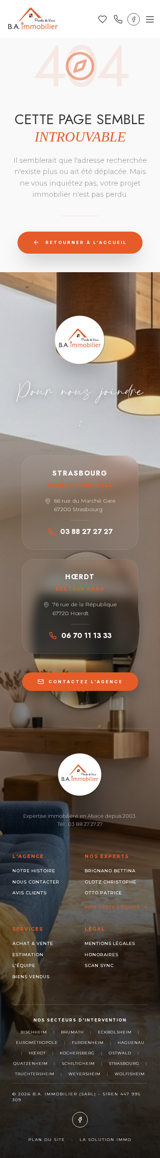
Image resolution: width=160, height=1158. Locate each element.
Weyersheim (84, 1073)
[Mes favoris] (102, 19)
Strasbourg (124, 1063)
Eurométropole (37, 1042)
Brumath (72, 1032)
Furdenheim (88, 1042)
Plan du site (46, 1139)
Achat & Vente (32, 943)
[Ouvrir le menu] (150, 19)
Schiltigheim (78, 1063)
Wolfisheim (130, 1073)
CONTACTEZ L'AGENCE (86, 681)
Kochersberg (77, 1053)
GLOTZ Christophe (110, 882)
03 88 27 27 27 (86, 532)
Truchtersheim (34, 1073)
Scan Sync (99, 965)
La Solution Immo (106, 1139)
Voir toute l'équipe (112, 907)
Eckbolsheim (115, 1032)
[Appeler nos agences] (118, 19)
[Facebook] (133, 19)
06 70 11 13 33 (86, 636)
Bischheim (34, 1032)
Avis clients (29, 892)
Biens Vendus (31, 976)
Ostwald (120, 1053)
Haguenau (131, 1042)
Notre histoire (33, 870)
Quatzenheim (30, 1063)
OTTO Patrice (103, 892)
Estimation (27, 954)
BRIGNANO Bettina (110, 870)
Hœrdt (37, 1053)
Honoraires (101, 954)
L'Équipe (23, 965)
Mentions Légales (110, 943)
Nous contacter (35, 882)
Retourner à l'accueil (86, 242)
